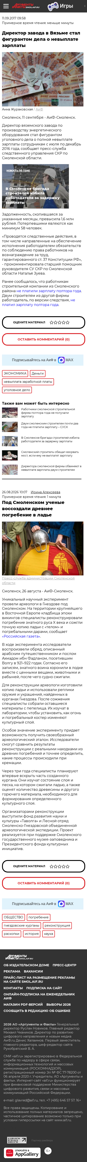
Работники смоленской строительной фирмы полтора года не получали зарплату (48, 413)
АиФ (39, 109)
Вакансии (33, 971)
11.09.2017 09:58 (14, 18)
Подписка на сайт (44, 988)
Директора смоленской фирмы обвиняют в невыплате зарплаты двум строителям (51, 468)
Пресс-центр (64, 965)
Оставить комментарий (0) (44, 339)
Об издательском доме (26, 965)
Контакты (13, 988)
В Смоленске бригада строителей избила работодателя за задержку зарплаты (50, 439)
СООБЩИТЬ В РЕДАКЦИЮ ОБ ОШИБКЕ (37, 1011)
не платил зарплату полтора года (38, 302)
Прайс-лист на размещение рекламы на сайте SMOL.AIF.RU (39, 980)
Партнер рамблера (42, 1140)
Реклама (12, 971)
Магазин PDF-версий (23, 1005)
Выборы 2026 (58, 1005)
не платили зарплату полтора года (49, 291)
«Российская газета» (21, 636)
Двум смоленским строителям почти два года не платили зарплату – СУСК (49, 425)
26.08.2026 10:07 (14, 492)
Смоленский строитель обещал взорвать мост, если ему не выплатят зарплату (50, 453)
